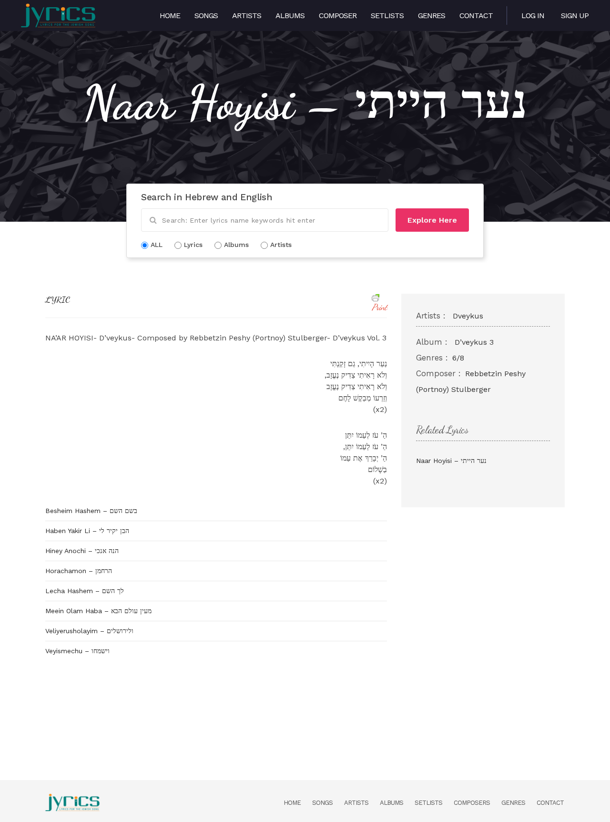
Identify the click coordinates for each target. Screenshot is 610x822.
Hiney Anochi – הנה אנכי (82, 551)
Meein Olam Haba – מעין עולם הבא (98, 611)
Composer (337, 15)
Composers (472, 802)
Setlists (387, 15)
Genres (431, 15)
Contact (476, 15)
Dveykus (468, 315)
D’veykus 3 (474, 342)
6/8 (458, 357)
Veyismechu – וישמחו (77, 651)
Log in (532, 15)
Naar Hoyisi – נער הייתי (451, 460)
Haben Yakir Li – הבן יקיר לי (87, 530)
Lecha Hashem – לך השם (84, 591)
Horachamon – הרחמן (78, 571)
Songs (206, 15)
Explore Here (432, 220)
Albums (290, 15)
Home (170, 15)
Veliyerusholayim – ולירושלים (89, 631)
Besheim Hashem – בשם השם (91, 510)
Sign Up (575, 15)
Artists (246, 15)
